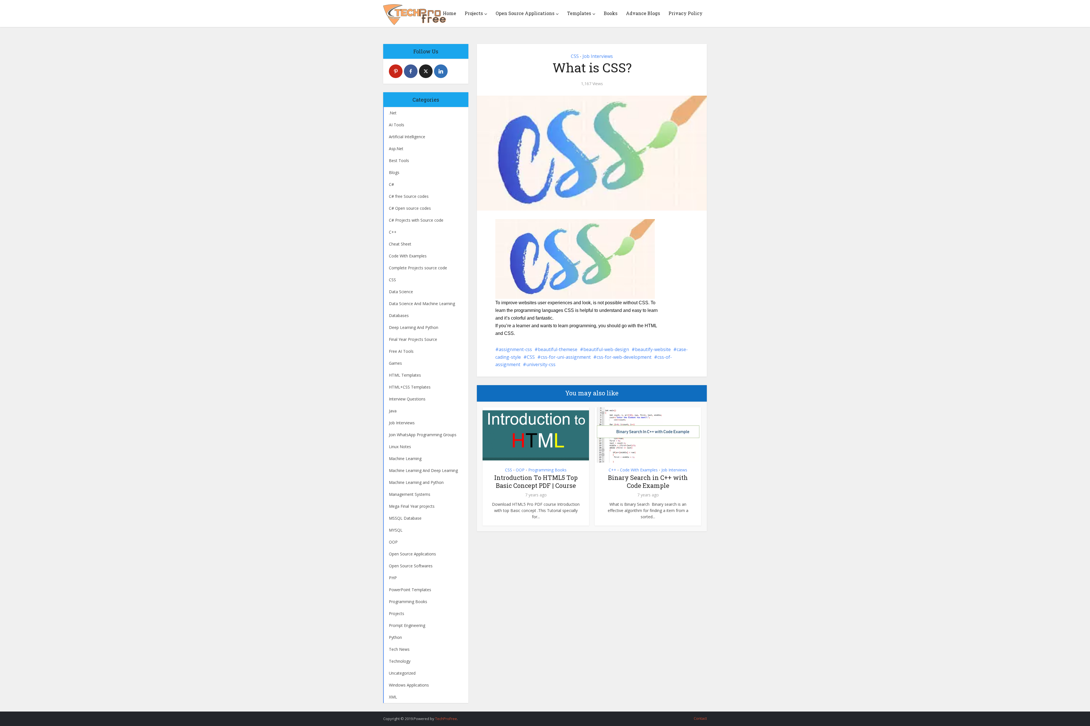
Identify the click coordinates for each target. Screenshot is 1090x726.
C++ (612, 470)
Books (610, 13)
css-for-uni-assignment (566, 357)
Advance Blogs (643, 13)
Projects (474, 13)
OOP (520, 470)
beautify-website (653, 349)
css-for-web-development (624, 357)
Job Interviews (597, 56)
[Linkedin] (441, 71)
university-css (541, 364)
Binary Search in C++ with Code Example (648, 481)
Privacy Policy (685, 13)
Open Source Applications (525, 13)
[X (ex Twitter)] (426, 71)
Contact (700, 718)
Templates (579, 13)
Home (449, 13)
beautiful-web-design (606, 349)
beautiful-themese (557, 349)
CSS (575, 56)
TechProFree (446, 718)
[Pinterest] (396, 71)
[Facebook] (411, 71)
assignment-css (515, 349)
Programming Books (547, 470)
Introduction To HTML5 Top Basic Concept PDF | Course (536, 481)
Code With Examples (639, 470)
